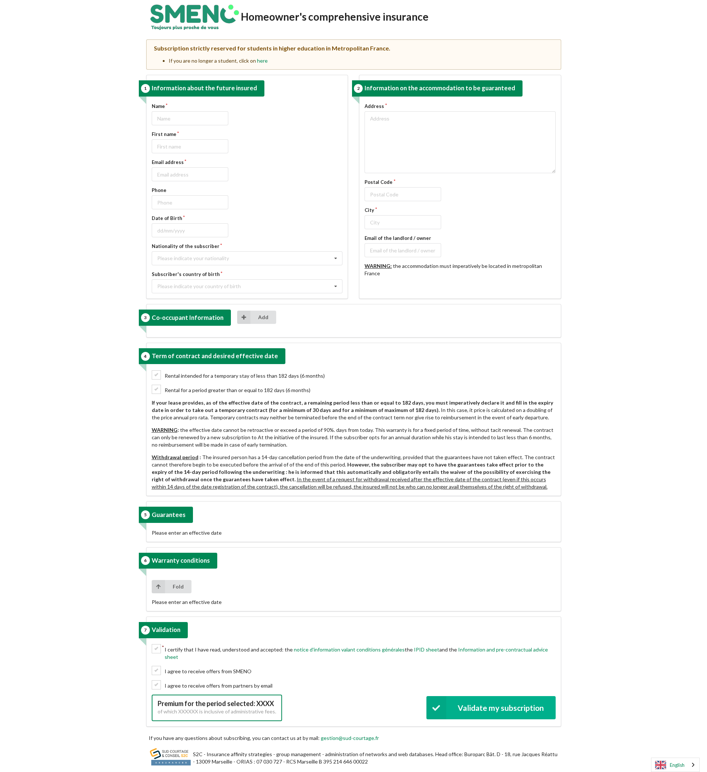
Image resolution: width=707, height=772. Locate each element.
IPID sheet (426, 649)
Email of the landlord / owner (398, 238)
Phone (159, 190)
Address (374, 106)
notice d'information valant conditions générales (349, 649)
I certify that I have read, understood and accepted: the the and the (356, 653)
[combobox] (675, 765)
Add (263, 317)
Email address (168, 162)
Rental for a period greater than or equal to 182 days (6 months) (237, 390)
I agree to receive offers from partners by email (218, 685)
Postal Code (379, 182)
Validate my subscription (501, 707)
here (262, 60)
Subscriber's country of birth (186, 274)
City (369, 210)
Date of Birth (167, 218)
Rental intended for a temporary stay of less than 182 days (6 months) (245, 376)
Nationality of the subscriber (185, 246)
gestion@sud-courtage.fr (350, 738)
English (677, 765)
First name (164, 134)
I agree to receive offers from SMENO (208, 671)
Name (158, 106)
